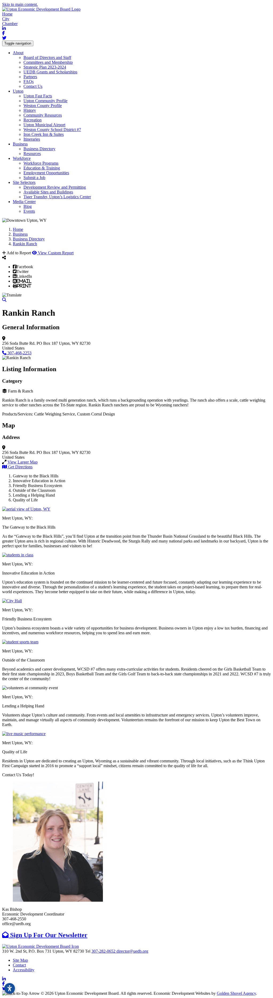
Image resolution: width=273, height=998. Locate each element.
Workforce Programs (40, 163)
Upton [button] (18, 91)
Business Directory (39, 148)
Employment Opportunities (46, 173)
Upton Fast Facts (37, 96)
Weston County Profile (42, 105)
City (5, 19)
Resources (32, 153)
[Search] (4, 300)
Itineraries (31, 139)
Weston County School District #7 (52, 129)
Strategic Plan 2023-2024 (44, 67)
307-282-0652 (104, 951)
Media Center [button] (24, 201)
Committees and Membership (48, 62)
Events (29, 211)
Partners (30, 76)
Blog (27, 206)
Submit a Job (34, 177)
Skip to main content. (20, 4)
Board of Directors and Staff (47, 57)
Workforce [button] (22, 158)
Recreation (32, 120)
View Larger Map (22, 462)
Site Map (20, 960)
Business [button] (20, 144)
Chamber (10, 23)
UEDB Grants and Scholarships (50, 72)
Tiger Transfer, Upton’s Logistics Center (57, 197)
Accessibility (23, 970)
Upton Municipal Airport (44, 124)
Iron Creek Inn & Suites (43, 134)
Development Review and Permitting (54, 187)
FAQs (28, 81)
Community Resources (42, 115)
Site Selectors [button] (24, 182)
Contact (19, 965)
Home (7, 14)
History (29, 110)
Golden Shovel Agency (236, 993)
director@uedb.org (132, 951)
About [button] (18, 52)
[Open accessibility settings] (9, 988)
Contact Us (32, 86)
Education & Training (41, 168)
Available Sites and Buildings (48, 192)
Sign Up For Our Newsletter (48, 935)
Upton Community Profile (45, 100)
